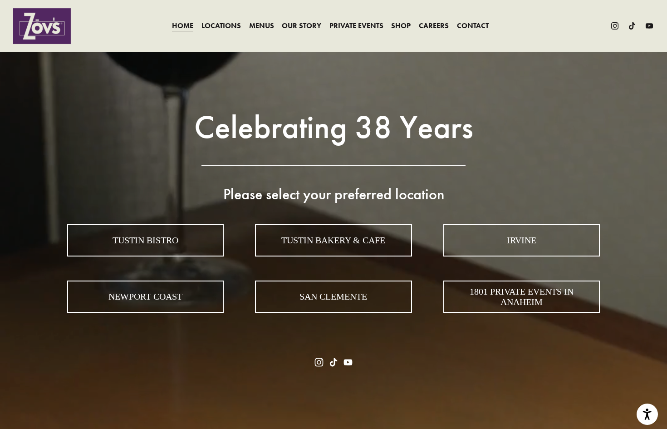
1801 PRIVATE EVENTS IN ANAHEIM (522, 296)
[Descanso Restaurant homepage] (42, 26)
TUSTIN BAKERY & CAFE (333, 240)
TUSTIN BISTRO (145, 240)
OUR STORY (301, 25)
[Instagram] (614, 25)
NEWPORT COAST (145, 296)
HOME (182, 25)
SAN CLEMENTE (333, 296)
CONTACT (473, 25)
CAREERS (434, 25)
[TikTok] (632, 25)
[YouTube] (649, 25)
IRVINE (521, 240)
